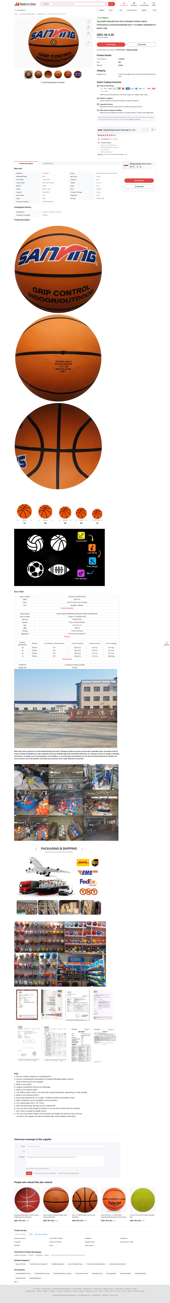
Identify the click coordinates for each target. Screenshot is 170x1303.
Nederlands (89, 1291)
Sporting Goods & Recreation (27, 14)
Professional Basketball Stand (96, 1264)
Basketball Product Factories (62, 1273)
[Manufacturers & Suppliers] (25, 4)
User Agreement (96, 1295)
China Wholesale (77, 1289)
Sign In (100, 154)
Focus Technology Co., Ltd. (72, 1295)
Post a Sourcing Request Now (69, 1173)
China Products (46, 1289)
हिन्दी (111, 1291)
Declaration (105, 1295)
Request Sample (132, 50)
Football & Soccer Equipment (38, 1264)
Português (52, 1291)
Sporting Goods (41, 14)
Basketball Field (20, 1278)
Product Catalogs (41, 1234)
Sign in (154, 5)
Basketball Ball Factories (23, 1273)
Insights (135, 1289)
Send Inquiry (111, 44)
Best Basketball (111, 1273)
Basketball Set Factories (42, 1273)
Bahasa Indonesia (139, 1291)
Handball (17, 1245)
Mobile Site (128, 1289)
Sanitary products (19, 1238)
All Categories (21, 10)
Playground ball (90, 1242)
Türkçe (123, 1291)
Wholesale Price (88, 1289)
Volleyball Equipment (57, 1264)
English (39, 1291)
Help (120, 10)
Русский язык (67, 1291)
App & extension (132, 10)
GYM (51, 1245)
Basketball (123, 1238)
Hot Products (36, 1289)
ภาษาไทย (117, 1291)
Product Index (119, 1289)
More (16, 1282)
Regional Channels (108, 1289)
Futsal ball (17, 1242)
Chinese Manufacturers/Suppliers (61, 1289)
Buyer (110, 10)
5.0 (131, 167)
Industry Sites (97, 1289)
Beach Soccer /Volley (126, 1242)
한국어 (101, 1291)
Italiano (75, 1291)
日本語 (106, 1291)
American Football (55, 1242)
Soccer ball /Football (56, 1238)
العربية (95, 1291)
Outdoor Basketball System (117, 1264)
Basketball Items (97, 1273)
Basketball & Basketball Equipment (56, 14)
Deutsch (81, 1291)
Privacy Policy (114, 1295)
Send (29, 1173)
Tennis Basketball (125, 1273)
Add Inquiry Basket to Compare (54, 82)
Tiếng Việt (130, 1291)
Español (45, 1291)
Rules (154, 10)
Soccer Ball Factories (81, 1273)
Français (59, 1291)
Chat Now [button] (142, 44)
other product (89, 1245)
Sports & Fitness (21, 1264)
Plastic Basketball (140, 1273)
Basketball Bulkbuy (35, 1278)
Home (15, 14)
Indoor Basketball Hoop (75, 1264)
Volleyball (88, 1238)
